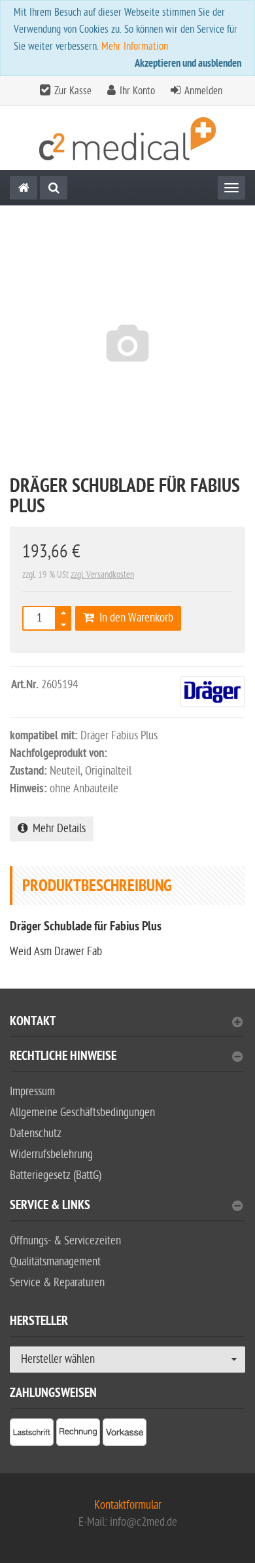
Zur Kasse (73, 91)
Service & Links (50, 1207)
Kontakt (33, 1023)
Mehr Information (134, 46)
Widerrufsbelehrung (51, 1154)
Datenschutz (35, 1133)
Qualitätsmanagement (55, 1262)
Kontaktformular (128, 1505)
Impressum (32, 1091)
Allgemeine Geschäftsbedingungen (82, 1112)
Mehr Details (56, 828)
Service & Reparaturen (57, 1283)
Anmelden (203, 91)
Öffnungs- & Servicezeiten (65, 1241)
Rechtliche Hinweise (63, 1057)
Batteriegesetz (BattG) (55, 1175)
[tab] (127, 1027)
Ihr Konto (137, 91)
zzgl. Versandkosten (102, 574)
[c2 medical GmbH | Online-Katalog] (127, 138)
